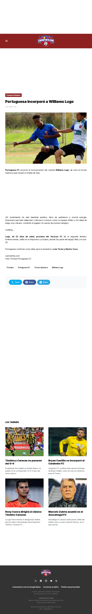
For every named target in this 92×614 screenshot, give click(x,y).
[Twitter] (36, 580)
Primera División (13, 95)
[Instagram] (46, 580)
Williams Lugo (57, 267)
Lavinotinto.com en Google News (26, 587)
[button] (6, 41)
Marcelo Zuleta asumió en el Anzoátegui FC (65, 513)
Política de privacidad (70, 587)
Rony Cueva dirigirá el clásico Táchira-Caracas (23, 513)
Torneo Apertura (41, 267)
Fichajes (10, 267)
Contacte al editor (51, 587)
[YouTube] (51, 580)
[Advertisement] (46, 17)
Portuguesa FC (24, 267)
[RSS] (56, 580)
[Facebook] (41, 580)
